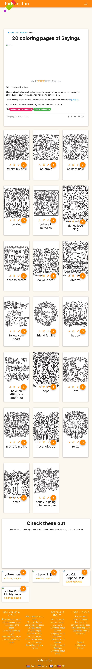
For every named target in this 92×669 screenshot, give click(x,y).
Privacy (80, 648)
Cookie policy (80, 645)
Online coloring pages (81, 628)
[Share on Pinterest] (71, 116)
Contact (80, 642)
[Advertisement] (46, 63)
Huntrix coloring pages (11, 636)
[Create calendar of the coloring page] (14, 164)
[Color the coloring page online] (19, 164)
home (11, 32)
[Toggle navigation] (86, 3)
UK (54, 666)
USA (63, 666)
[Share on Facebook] (68, 116)
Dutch (32, 666)
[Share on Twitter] (75, 116)
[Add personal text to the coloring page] (10, 164)
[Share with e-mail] (82, 116)
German (44, 666)
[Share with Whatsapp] (79, 116)
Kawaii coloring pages (11, 619)
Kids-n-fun (17, 3)
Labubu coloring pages (11, 622)
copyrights (73, 99)
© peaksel (11, 44)
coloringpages (21, 32)
